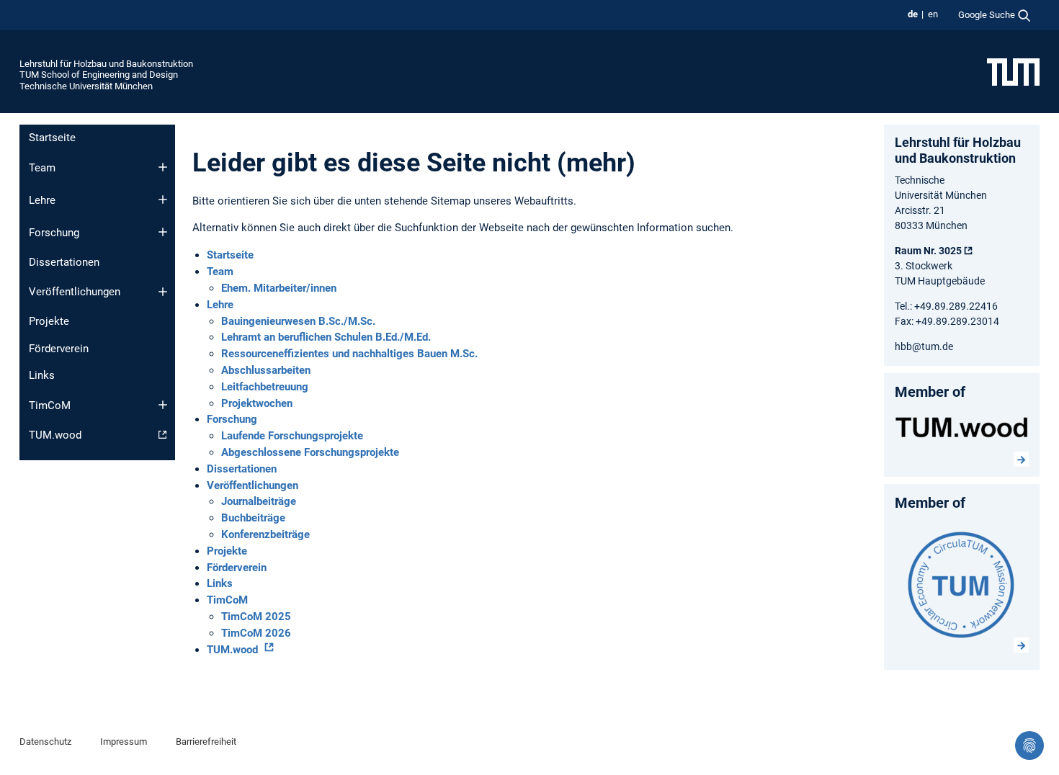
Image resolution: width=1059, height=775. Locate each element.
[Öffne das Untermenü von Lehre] (162, 199)
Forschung (54, 232)
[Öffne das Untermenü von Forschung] (162, 232)
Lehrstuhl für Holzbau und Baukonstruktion (106, 63)
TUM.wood (55, 435)
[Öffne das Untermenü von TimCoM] (162, 404)
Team (42, 167)
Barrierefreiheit (206, 741)
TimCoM (50, 405)
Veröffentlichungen (74, 291)
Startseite (52, 137)
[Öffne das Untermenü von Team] (162, 167)
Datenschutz (45, 741)
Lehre (42, 200)
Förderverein (59, 348)
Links (42, 375)
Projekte (49, 321)
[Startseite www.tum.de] (1013, 71)
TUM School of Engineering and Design (98, 74)
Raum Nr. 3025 (928, 250)
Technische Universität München (86, 86)
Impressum (123, 741)
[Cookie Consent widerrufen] (1029, 745)
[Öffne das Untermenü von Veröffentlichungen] (162, 291)
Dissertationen (64, 262)
